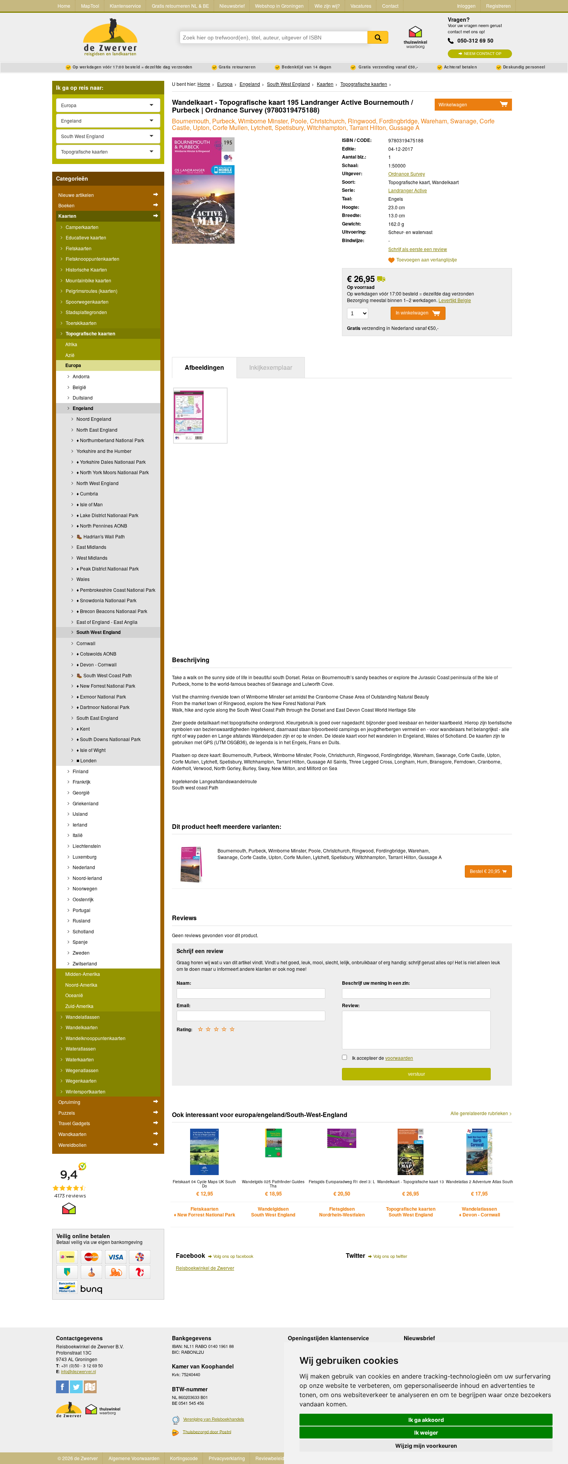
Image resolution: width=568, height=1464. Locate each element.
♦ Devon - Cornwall (96, 664)
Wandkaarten (72, 1134)
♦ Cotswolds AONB (95, 653)
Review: (351, 1005)
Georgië (80, 792)
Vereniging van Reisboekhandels (213, 1419)
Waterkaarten (79, 1059)
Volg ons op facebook (233, 1256)
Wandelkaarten (81, 1027)
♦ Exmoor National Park (100, 696)
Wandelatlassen (82, 1016)
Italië (77, 835)
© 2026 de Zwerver (78, 1458)
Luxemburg (84, 856)
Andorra (80, 376)
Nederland (83, 867)
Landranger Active (407, 190)
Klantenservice (125, 5)
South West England (98, 632)
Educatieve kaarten (85, 237)
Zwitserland (84, 963)
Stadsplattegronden (86, 312)
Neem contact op (483, 53)
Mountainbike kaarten (88, 280)
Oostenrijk (82, 899)
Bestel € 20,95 (485, 871)
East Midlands (90, 546)
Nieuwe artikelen (76, 194)
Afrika (71, 344)
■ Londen (86, 760)
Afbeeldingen (204, 367)
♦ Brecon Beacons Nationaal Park (111, 611)
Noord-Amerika (81, 984)
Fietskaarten (78, 248)
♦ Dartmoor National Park (102, 707)
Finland (79, 771)
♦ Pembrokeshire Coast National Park (115, 589)
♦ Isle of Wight (90, 750)
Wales (82, 579)
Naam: (184, 982)
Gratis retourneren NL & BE (180, 5)
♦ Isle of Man (89, 504)
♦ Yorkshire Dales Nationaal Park (110, 461)
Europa (73, 365)
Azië (70, 355)
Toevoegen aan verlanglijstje (426, 260)
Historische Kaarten (86, 269)
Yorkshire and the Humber (103, 451)
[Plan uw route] (90, 1386)
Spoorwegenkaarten (87, 301)
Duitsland (82, 397)
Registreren (498, 5)
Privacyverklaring (227, 1458)
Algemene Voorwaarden (134, 1458)
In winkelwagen (412, 313)
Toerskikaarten (81, 322)
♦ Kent (82, 728)
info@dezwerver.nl (78, 1371)
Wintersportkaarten (85, 1091)
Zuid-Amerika (79, 1006)
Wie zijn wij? (327, 5)
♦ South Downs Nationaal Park (108, 739)
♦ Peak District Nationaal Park (107, 568)
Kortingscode (184, 1458)
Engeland (82, 408)
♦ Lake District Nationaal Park (106, 515)
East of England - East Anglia (106, 621)
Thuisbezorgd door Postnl (207, 1431)
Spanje (79, 941)
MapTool (90, 5)
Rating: (184, 1029)
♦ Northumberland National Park (109, 440)
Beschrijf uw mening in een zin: (376, 982)
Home (64, 5)
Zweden (80, 952)
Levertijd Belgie (455, 300)
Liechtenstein (86, 845)
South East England (96, 717)
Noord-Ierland (86, 878)
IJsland (79, 813)
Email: (183, 1005)
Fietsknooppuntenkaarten (92, 258)
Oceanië (74, 995)
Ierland (79, 824)
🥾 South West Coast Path (103, 675)
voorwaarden (399, 1057)
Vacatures (360, 5)
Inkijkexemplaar (270, 367)
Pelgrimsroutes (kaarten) (91, 290)
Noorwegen (84, 888)
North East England (96, 429)
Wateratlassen (80, 1048)
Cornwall (85, 643)
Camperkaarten (82, 227)
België (78, 387)
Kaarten (67, 215)
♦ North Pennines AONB (101, 525)
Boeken (66, 205)
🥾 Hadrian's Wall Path (100, 536)
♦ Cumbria (86, 493)
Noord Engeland (93, 418)
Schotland (82, 931)
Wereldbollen (72, 1144)
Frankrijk (80, 781)
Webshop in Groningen (279, 5)
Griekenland (85, 803)
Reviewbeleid (269, 1458)
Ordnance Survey (406, 173)
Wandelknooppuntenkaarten (95, 1038)
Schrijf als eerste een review (417, 249)
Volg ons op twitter (390, 1256)
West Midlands (91, 557)
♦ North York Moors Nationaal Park (112, 472)
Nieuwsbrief (232, 5)
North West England (97, 483)
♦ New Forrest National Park (105, 685)
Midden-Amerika (82, 973)
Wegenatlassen (82, 1070)
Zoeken (377, 37)
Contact (390, 5)
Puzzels (66, 1112)
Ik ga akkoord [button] (426, 1419)
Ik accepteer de (382, 1057)
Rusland (80, 920)
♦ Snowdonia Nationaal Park (105, 600)
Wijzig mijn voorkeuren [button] (426, 1445)
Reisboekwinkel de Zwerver (205, 1267)
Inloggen (466, 5)
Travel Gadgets (74, 1123)
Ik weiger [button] (426, 1432)
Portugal (80, 910)
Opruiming (69, 1101)
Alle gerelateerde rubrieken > (481, 1113)
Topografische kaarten (90, 333)
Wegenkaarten (81, 1080)
